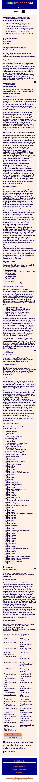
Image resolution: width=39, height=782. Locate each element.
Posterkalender (24, 692)
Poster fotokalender (26, 674)
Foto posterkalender (10, 674)
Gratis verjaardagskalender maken (26, 644)
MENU (17, 11)
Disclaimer (19, 764)
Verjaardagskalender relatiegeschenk (26, 717)
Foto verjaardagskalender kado (10, 682)
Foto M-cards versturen (8, 669)
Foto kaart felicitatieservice (9, 653)
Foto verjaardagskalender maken (10, 688)
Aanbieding (19, 772)
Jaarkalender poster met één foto (26, 649)
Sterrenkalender (24, 699)
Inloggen (19, 7)
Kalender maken (25, 652)
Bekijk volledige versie (19, 779)
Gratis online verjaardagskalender (10, 730)
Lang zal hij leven (11, 271)
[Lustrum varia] (3, 43)
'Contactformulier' (19, 33)
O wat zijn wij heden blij (13, 283)
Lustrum (7, 43)
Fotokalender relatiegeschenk (9, 713)
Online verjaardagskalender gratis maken (26, 669)
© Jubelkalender (19, 761)
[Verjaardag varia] (3, 40)
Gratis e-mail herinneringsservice (10, 721)
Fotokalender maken (10, 708)
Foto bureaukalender (10, 642)
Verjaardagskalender (11, 38)
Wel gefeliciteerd (11, 278)
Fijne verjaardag (10, 276)
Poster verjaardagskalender (26, 681)
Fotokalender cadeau (10, 701)
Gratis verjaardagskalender (26, 639)
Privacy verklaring (19, 767)
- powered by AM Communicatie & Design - (19, 778)
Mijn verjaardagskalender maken (26, 658)
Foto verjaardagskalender (10, 677)
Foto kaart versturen (10, 656)
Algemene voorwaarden (19, 769)
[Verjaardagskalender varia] (3, 38)
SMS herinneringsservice (26, 695)
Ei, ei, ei (8, 279)
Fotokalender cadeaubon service (10, 705)
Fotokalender (8, 699)
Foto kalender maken (10, 662)
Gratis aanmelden (12, 737)
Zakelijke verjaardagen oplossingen (27, 725)
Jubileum (8, 41)
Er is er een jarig (11, 270)
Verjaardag (8, 40)
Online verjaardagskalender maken (26, 664)
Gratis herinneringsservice (10, 725)
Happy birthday (10, 275)
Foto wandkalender (10, 692)
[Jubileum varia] (3, 41)
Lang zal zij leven (24, 271)
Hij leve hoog (9, 281)
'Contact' (8, 35)
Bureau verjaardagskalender (10, 639)
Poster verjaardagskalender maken (26, 688)
